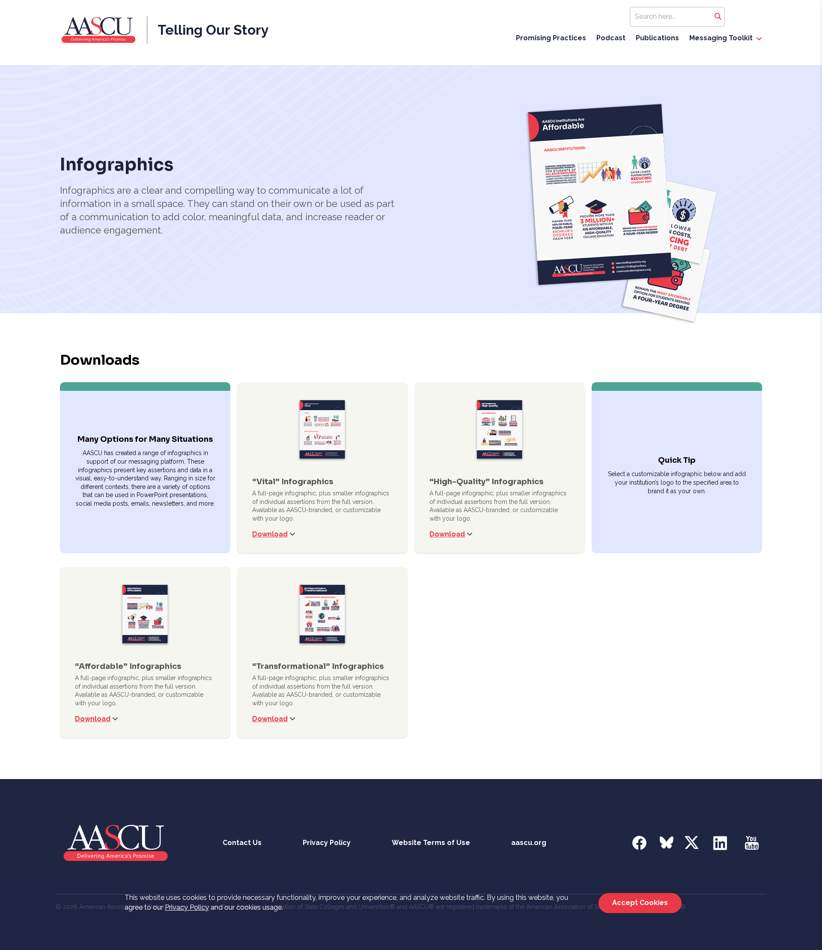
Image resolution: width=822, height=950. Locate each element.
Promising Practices (551, 38)
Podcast (610, 38)
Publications (657, 38)
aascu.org (528, 843)
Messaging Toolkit (721, 38)
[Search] (718, 16)
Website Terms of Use (431, 843)
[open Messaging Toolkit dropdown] (759, 39)
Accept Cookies (640, 903)
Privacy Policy (187, 907)
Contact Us (242, 843)
